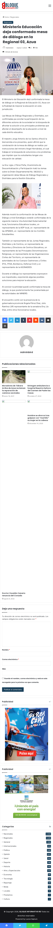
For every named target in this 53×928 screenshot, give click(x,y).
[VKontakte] (42, 320)
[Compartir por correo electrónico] (48, 320)
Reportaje (8, 883)
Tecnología (8, 879)
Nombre (6, 650)
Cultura (7, 899)
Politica (7, 850)
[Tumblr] (23, 320)
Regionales (14, 17)
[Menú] (49, 6)
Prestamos (8, 895)
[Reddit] (35, 320)
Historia (7, 866)
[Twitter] (11, 320)
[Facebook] (4, 320)
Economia (8, 875)
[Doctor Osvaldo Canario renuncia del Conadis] (13, 495)
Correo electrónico (10, 659)
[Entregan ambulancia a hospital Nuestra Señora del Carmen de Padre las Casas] (39, 376)
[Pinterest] (29, 320)
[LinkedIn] (17, 320)
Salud (6, 858)
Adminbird (9, 48)
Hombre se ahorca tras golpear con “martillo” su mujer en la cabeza (38, 418)
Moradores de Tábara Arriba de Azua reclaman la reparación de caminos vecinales (13, 389)
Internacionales (10, 846)
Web (4, 669)
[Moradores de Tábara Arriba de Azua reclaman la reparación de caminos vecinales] (13, 376)
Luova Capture (31, 919)
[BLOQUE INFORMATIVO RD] (10, 5)
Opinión (7, 854)
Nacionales (8, 834)
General (7, 842)
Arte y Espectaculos (12, 870)
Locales (7, 891)
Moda (6, 887)
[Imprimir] (4, 325)
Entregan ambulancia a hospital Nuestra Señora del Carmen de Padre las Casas (39, 389)
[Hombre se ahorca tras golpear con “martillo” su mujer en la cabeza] (39, 406)
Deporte (7, 862)
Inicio (6, 17)
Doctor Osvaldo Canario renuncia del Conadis (13, 594)
